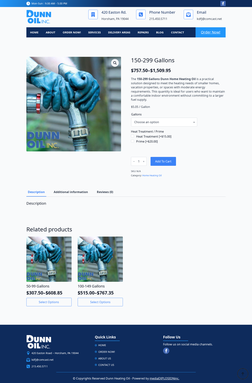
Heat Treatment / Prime (147, 131)
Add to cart (163, 161)
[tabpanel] (126, 207)
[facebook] (223, 3)
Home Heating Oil (152, 175)
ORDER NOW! (72, 32)
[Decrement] (134, 161)
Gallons (136, 114)
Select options (49, 302)
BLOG (160, 32)
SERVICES (94, 32)
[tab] (36, 192)
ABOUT (50, 32)
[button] (115, 63)
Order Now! (210, 32)
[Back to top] (242, 373)
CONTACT (177, 32)
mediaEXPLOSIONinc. (164, 378)
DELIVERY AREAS (119, 32)
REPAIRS (143, 32)
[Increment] (144, 161)
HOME (34, 32)
